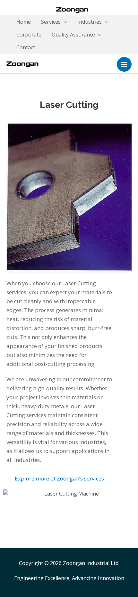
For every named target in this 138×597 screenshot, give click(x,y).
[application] (64, 21)
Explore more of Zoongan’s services (59, 478)
